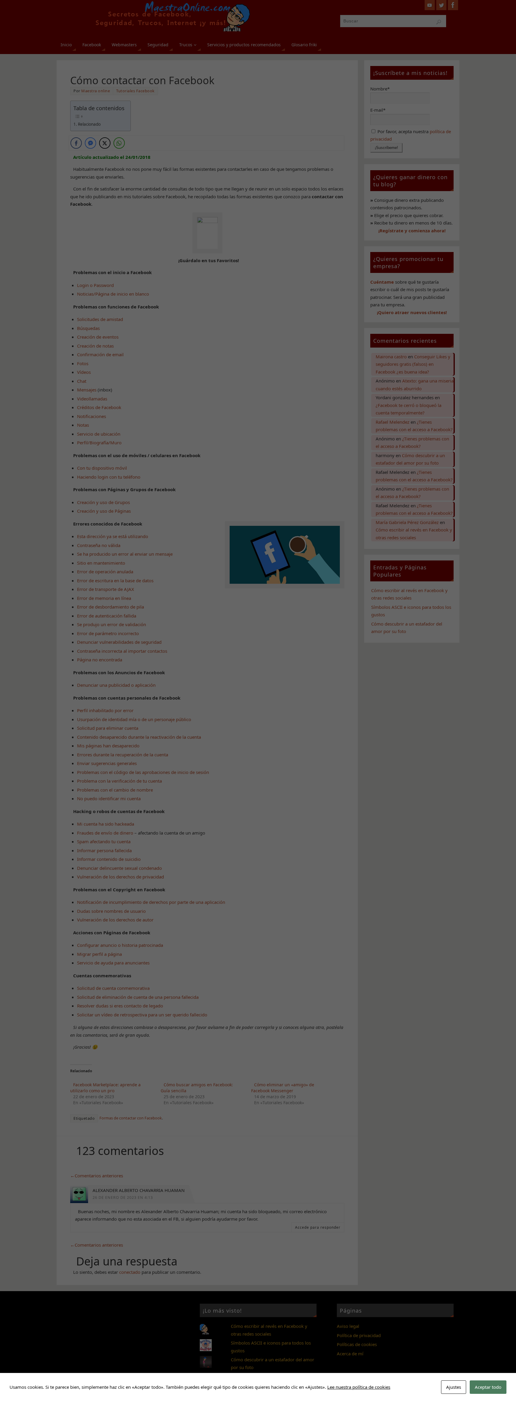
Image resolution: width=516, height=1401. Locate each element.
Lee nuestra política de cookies (358, 1387)
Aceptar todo (488, 1387)
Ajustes (453, 1387)
